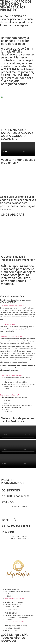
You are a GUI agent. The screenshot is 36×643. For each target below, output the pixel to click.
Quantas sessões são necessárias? (12, 306)
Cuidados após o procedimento (11, 375)
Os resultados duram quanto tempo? (13, 336)
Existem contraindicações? (9, 395)
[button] (18, 149)
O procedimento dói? (7, 324)
